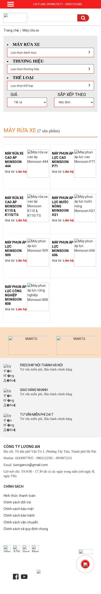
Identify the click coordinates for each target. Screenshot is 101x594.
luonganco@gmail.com (30, 465)
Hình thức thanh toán (19, 496)
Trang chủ (11, 30)
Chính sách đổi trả (17, 502)
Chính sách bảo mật (19, 509)
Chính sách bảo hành (19, 515)
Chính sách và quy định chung (26, 529)
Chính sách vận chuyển (21, 522)
